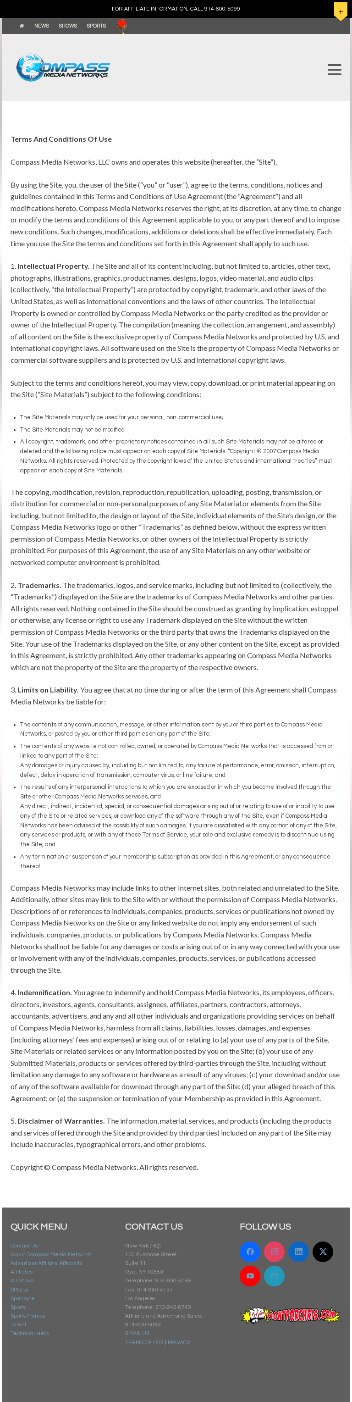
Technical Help (30, 1333)
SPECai (19, 1290)
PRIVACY (179, 1343)
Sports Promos (28, 1316)
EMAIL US (137, 1333)
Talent (19, 1325)
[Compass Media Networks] (164, 67)
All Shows (22, 1281)
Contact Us (24, 1246)
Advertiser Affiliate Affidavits (46, 1263)
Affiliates (22, 1272)
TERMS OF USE (144, 1343)
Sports (18, 1307)
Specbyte (23, 1299)
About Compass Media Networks (51, 1255)
